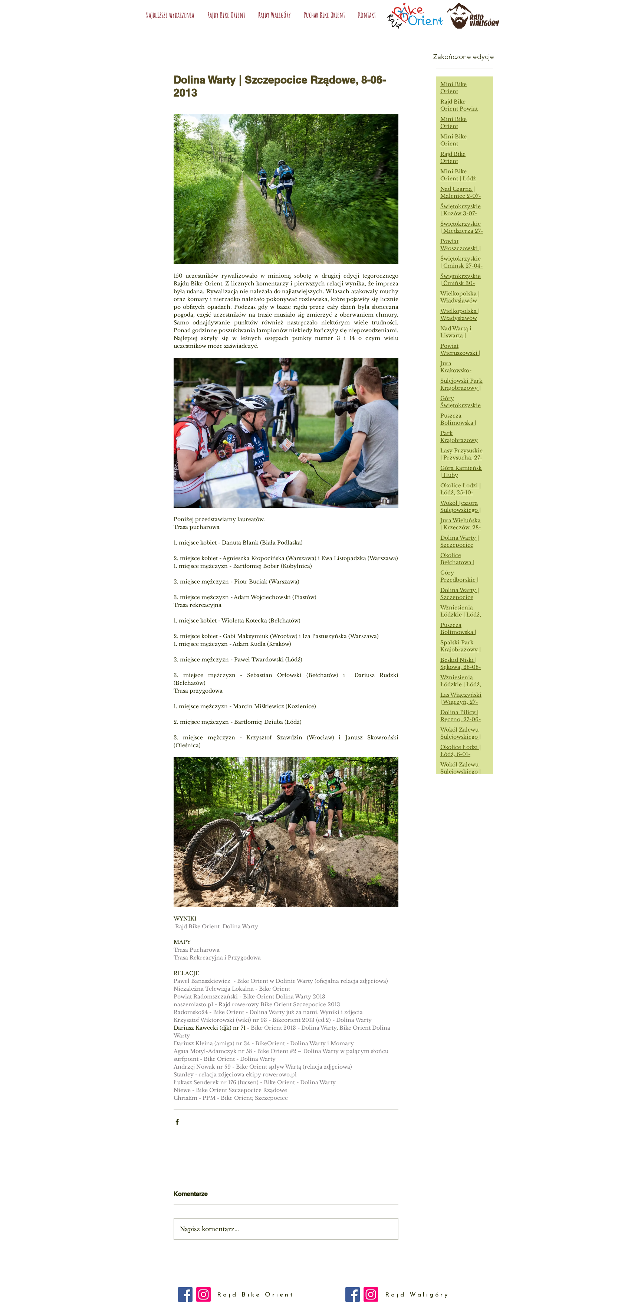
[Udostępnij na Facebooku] (177, 1121)
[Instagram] (203, 1294)
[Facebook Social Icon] (185, 1294)
